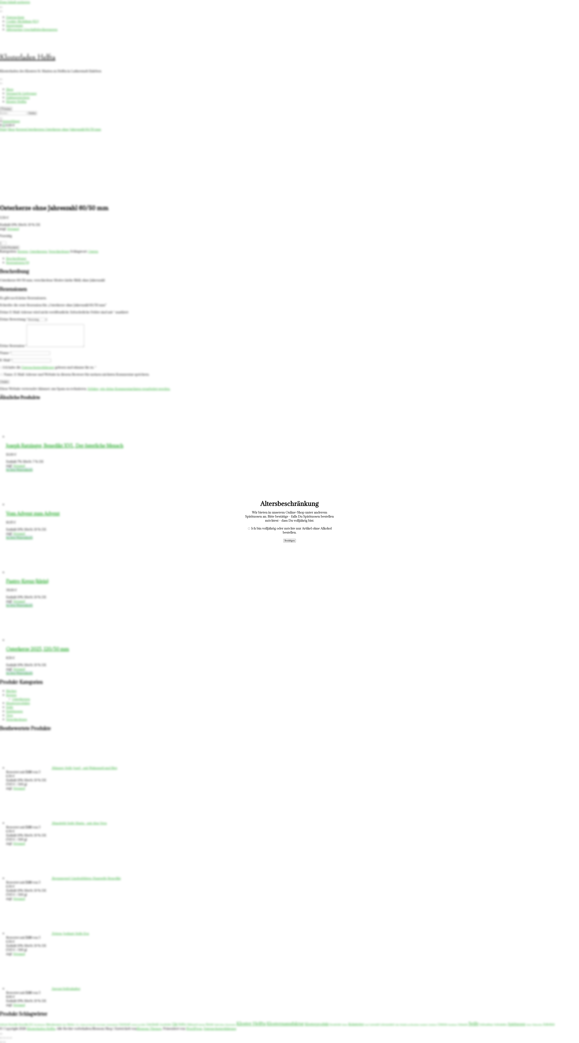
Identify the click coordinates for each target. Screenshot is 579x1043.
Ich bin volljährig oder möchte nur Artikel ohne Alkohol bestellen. (291, 530)
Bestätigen (290, 540)
